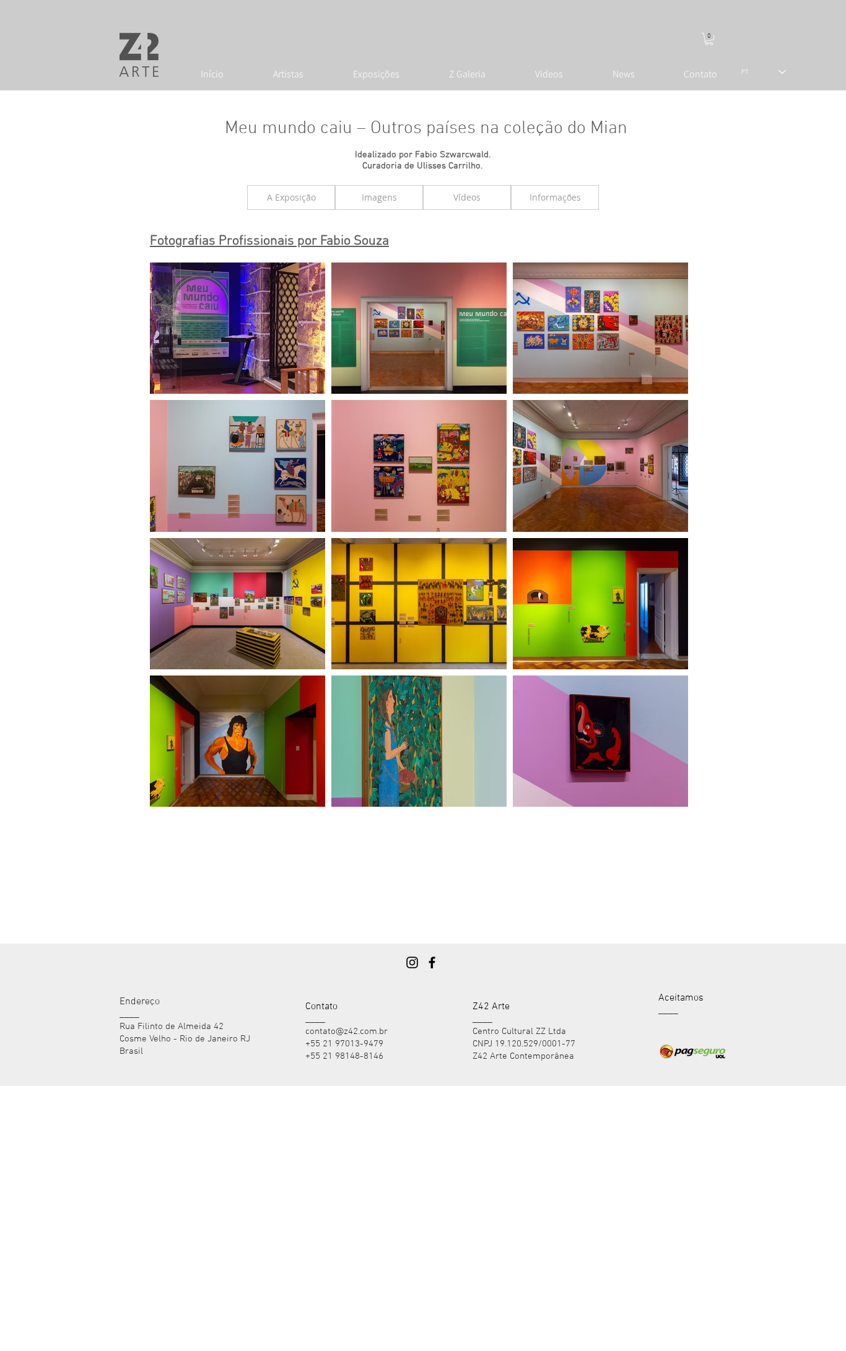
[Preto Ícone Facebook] (432, 962)
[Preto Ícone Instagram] (412, 962)
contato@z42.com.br (346, 1031)
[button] (709, 39)
